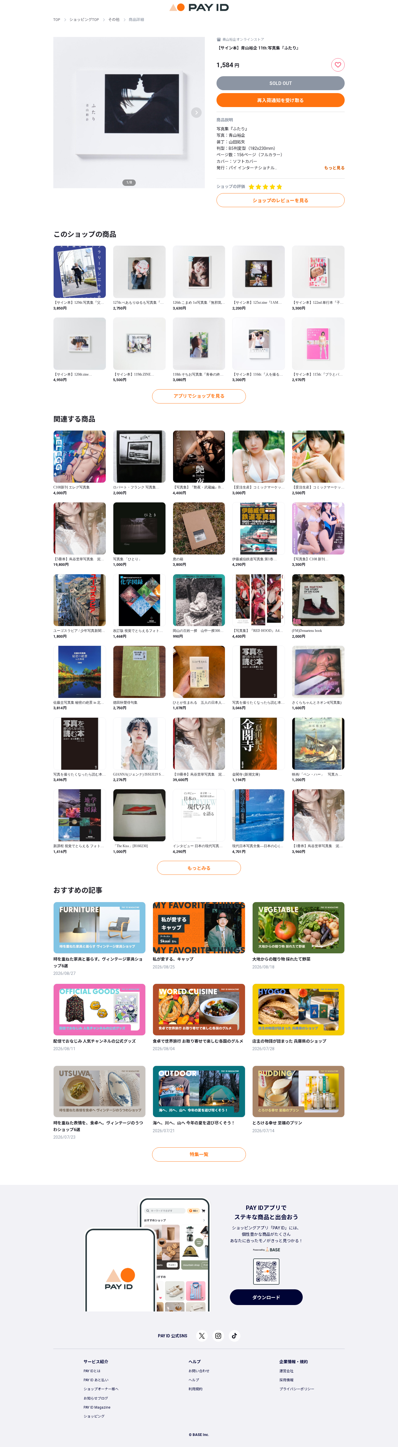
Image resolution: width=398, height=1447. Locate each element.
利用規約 (195, 1389)
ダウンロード (266, 1297)
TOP (56, 19)
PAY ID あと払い (96, 1380)
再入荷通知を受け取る (280, 100)
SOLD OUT (281, 83)
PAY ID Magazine (97, 1407)
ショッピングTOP (84, 19)
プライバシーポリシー (296, 1389)
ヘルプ (194, 1380)
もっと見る (334, 168)
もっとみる (199, 868)
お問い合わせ (199, 1371)
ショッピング (94, 1416)
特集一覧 (199, 1154)
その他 (113, 19)
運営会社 (286, 1371)
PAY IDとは (92, 1371)
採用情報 (286, 1380)
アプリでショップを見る (199, 396)
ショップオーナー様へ (101, 1389)
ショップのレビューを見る (281, 200)
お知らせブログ (96, 1398)
